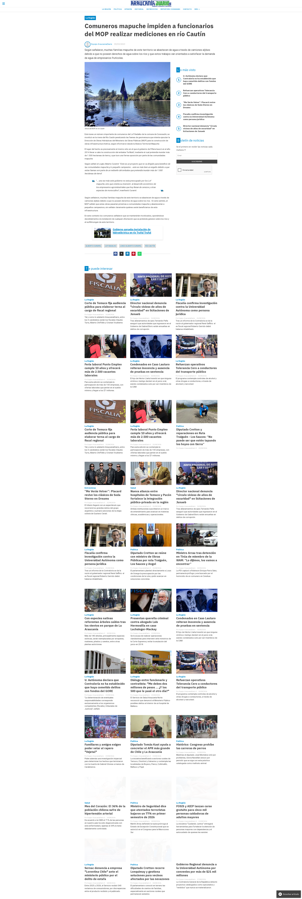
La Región (106, 9)
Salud (133, 488)
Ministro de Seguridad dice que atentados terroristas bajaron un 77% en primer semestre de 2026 (148, 811)
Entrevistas (152, 9)
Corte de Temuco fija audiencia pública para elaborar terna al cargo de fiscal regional (105, 306)
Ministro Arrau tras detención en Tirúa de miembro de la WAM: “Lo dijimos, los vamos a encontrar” (196, 558)
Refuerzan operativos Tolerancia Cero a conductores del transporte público (196, 368)
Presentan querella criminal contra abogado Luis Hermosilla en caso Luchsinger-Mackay (149, 623)
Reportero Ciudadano (170, 9)
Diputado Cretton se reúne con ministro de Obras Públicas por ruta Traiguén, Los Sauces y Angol (148, 558)
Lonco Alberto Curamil (130, 246)
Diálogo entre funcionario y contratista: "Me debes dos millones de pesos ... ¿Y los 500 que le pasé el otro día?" (149, 685)
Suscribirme (197, 161)
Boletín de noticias (190, 140)
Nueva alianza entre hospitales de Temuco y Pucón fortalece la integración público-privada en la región (150, 496)
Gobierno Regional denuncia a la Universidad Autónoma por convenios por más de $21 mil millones (196, 869)
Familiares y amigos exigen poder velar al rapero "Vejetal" (103, 748)
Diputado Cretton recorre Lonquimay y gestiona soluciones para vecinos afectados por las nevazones (149, 873)
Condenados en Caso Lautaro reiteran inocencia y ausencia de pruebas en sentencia (150, 368)
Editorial (139, 9)
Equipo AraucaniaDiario (101, 44)
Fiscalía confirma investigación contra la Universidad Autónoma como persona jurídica (196, 308)
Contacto (187, 9)
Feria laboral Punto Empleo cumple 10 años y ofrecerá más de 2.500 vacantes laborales (103, 370)
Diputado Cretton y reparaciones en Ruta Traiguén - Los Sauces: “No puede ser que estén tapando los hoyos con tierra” (196, 437)
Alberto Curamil (93, 246)
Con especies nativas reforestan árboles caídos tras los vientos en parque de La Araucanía (105, 623)
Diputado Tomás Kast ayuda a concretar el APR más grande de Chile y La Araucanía (150, 748)
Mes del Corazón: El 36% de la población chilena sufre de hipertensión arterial (105, 809)
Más (196, 9)
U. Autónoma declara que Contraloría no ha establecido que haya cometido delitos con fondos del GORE (105, 685)
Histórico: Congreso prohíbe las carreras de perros (195, 746)
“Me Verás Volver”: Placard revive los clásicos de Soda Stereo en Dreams (103, 494)
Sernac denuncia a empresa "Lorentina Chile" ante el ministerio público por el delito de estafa (103, 873)
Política (118, 9)
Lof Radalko (110, 246)
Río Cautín (150, 246)
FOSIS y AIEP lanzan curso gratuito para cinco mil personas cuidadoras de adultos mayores (194, 811)
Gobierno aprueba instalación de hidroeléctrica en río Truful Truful (132, 231)
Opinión (128, 9)
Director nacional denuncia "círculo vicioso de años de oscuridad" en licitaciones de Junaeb (149, 308)
